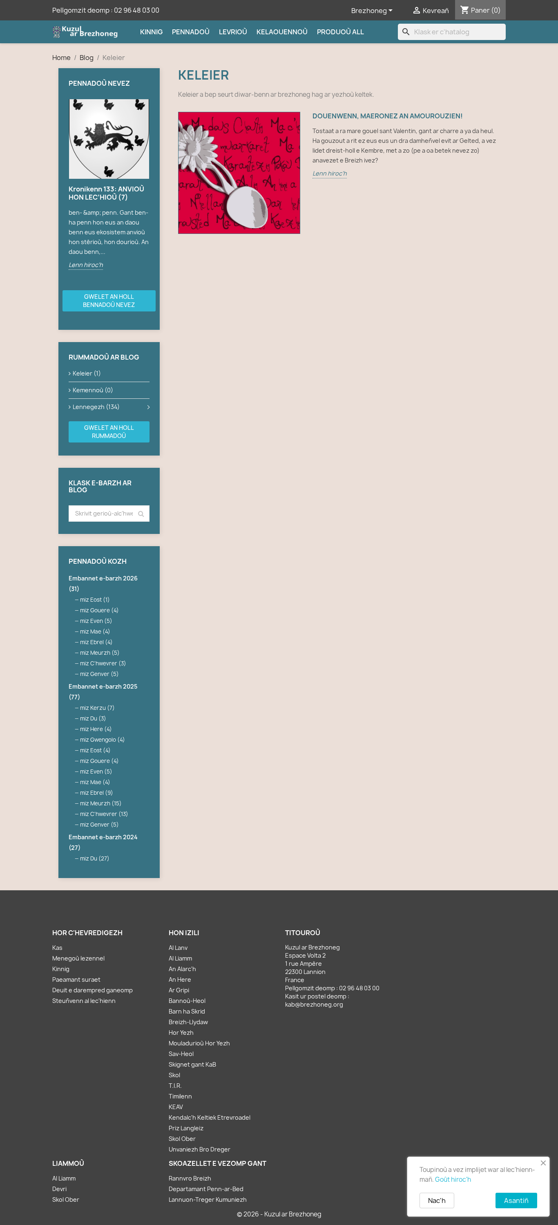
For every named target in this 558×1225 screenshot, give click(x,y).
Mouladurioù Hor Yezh (199, 1043)
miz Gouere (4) (99, 610)
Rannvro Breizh (190, 1178)
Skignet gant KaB (192, 1064)
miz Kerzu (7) (97, 707)
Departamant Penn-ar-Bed (206, 1189)
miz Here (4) (96, 729)
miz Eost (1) (95, 599)
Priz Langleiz (186, 1128)
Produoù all (340, 31)
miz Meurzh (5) (100, 652)
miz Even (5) (96, 621)
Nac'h (437, 1200)
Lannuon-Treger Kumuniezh (208, 1199)
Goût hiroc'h (453, 1179)
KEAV (176, 1107)
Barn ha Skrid (187, 1011)
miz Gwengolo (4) (102, 739)
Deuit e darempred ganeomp (92, 990)
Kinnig (151, 31)
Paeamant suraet (76, 979)
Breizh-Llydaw (188, 1022)
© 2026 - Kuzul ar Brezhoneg (279, 1214)
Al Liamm (180, 958)
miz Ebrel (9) (96, 792)
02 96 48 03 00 (136, 10)
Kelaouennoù (282, 31)
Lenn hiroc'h (86, 265)
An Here (180, 979)
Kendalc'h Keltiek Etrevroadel (209, 1117)
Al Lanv (178, 948)
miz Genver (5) (99, 674)
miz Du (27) (94, 858)
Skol (174, 1075)
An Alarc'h (182, 969)
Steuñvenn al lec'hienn (84, 1001)
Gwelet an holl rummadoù (109, 432)
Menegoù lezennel (78, 958)
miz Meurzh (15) (101, 803)
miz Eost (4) (95, 750)
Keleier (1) (87, 373)
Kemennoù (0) (93, 390)
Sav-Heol (181, 1054)
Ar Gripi (179, 990)
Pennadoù (191, 31)
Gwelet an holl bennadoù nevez (109, 301)
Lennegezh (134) (96, 407)
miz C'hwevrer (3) (103, 663)
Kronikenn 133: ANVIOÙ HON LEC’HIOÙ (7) (106, 193)
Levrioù (233, 31)
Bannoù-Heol (187, 1001)
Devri (59, 1189)
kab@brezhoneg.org (314, 1004)
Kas (57, 948)
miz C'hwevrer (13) (104, 814)
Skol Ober (182, 1139)
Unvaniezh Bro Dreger (199, 1149)
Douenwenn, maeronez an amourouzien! (387, 116)
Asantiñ (516, 1200)
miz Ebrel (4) (96, 642)
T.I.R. (175, 1085)
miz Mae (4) (95, 631)
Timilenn (180, 1096)
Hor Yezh (181, 1032)
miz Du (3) (93, 718)
